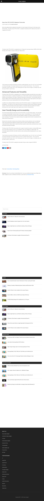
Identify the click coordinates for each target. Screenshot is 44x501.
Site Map (3, 452)
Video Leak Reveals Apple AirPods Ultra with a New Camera (18, 379)
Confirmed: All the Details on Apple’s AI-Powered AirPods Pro (18, 235)
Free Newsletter (4, 445)
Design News (4, 471)
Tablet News (4, 488)
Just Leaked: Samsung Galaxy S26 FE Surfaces (16, 342)
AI (2, 458)
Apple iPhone (4, 462)
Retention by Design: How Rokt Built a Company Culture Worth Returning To (21, 384)
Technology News (16, 168)
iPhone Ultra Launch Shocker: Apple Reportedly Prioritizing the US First (20, 323)
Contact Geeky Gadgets (6, 440)
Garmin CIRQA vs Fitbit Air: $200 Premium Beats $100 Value (18, 294)
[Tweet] (6, 148)
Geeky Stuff (4, 476)
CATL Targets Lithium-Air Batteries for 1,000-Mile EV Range (18, 370)
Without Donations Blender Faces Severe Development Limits (19, 365)
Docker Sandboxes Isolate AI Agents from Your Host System (18, 221)
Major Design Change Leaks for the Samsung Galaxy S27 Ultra (19, 346)
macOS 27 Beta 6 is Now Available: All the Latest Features (18, 290)
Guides (3, 478)
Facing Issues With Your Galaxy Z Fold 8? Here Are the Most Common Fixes (21, 337)
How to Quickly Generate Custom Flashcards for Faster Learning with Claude (21, 280)
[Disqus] (22, 193)
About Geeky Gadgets (5, 433)
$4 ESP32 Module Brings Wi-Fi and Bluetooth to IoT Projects (18, 299)
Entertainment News (5, 474)
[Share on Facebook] (3, 148)
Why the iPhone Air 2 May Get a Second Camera (16, 216)
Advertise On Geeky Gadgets (7, 436)
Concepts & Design (5, 469)
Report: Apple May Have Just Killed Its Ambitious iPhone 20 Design (20, 313)
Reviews (3, 483)
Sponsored (4, 485)
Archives (3, 438)
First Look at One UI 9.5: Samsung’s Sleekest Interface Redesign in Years (21, 356)
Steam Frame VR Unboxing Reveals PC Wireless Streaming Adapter (19, 230)
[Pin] (8, 148)
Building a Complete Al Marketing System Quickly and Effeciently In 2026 (21, 285)
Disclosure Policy (30, 174)
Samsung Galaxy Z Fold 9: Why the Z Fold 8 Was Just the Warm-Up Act (20, 351)
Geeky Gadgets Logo (5, 447)
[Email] (10, 148)
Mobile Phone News (5, 481)
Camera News (9, 168)
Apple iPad (4, 460)
